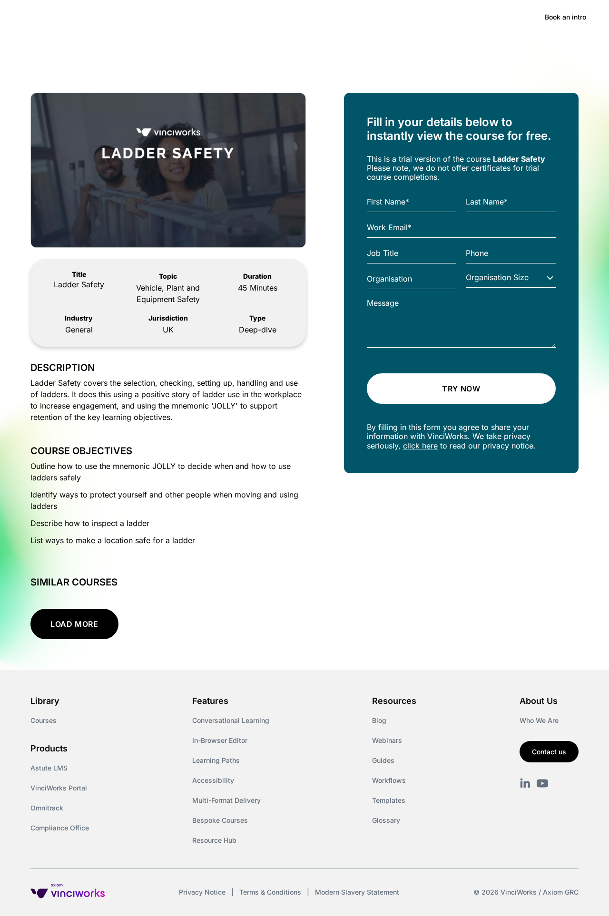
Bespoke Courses (220, 820)
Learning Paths (216, 760)
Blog (379, 720)
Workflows (389, 780)
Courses (43, 720)
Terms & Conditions (270, 892)
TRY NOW (461, 388)
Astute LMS (49, 768)
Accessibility (213, 780)
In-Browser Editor (219, 740)
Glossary (386, 820)
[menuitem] (167, 17)
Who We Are (539, 720)
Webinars (387, 740)
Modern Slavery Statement (357, 892)
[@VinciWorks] (542, 783)
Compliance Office (59, 828)
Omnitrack (46, 808)
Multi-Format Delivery (226, 800)
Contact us (549, 752)
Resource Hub (214, 840)
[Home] (92, 17)
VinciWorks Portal (58, 788)
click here (420, 445)
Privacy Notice (202, 892)
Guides (383, 760)
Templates (388, 800)
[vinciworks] (525, 783)
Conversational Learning (230, 720)
